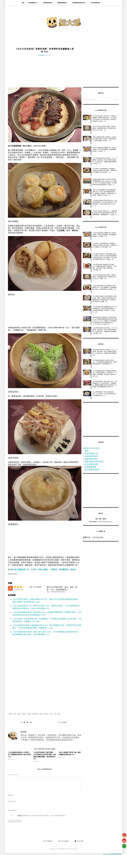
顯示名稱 (11, 795)
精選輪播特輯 (90, 467)
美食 (59, 713)
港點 (51, 713)
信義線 (10, 713)
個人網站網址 (12, 810)
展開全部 (86, 448)
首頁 (23, 2)
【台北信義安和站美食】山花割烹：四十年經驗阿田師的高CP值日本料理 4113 (19, 754)
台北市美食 (41, 55)
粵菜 (55, 713)
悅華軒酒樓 (35, 713)
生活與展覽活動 (95, 2)
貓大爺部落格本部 (92, 470)
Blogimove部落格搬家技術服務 (112, 854)
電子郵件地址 (12, 803)
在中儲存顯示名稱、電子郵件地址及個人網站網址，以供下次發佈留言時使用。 (41, 815)
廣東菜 (24, 713)
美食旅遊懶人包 (32, 2)
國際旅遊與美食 (62, 2)
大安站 (19, 713)
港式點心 (46, 713)
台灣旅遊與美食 (47, 2)
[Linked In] (30, 722)
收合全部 (96, 448)
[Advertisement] (44, 72)
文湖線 (40, 713)
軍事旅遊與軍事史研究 (78, 2)
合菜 (15, 713)
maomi (64, 722)
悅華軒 (29, 713)
